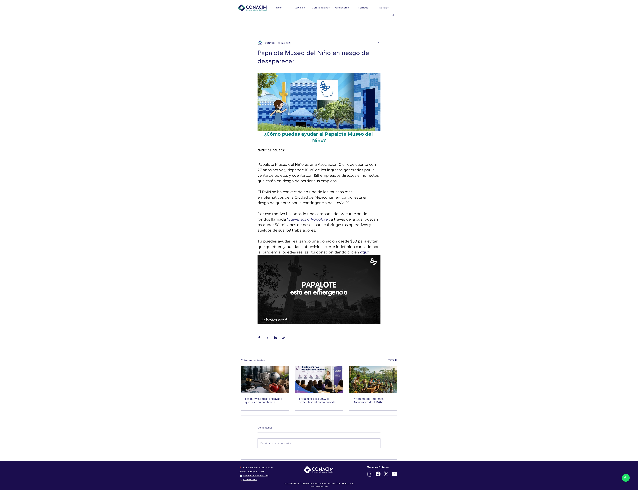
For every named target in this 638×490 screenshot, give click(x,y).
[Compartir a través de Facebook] (259, 337)
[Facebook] (378, 474)
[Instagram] (370, 474)
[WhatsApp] (626, 478)
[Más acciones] (378, 43)
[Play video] (319, 289)
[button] (392, 14)
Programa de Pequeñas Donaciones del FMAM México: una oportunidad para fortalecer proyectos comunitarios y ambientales (372, 400)
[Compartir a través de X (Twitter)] (267, 337)
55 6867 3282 (250, 479)
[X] (386, 474)
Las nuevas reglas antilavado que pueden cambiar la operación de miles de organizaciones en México (263, 400)
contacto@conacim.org (255, 475)
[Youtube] (394, 474)
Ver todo (392, 360)
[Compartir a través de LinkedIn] (275, 337)
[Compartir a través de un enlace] (283, 337)
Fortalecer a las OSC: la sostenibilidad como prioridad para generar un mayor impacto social (318, 400)
